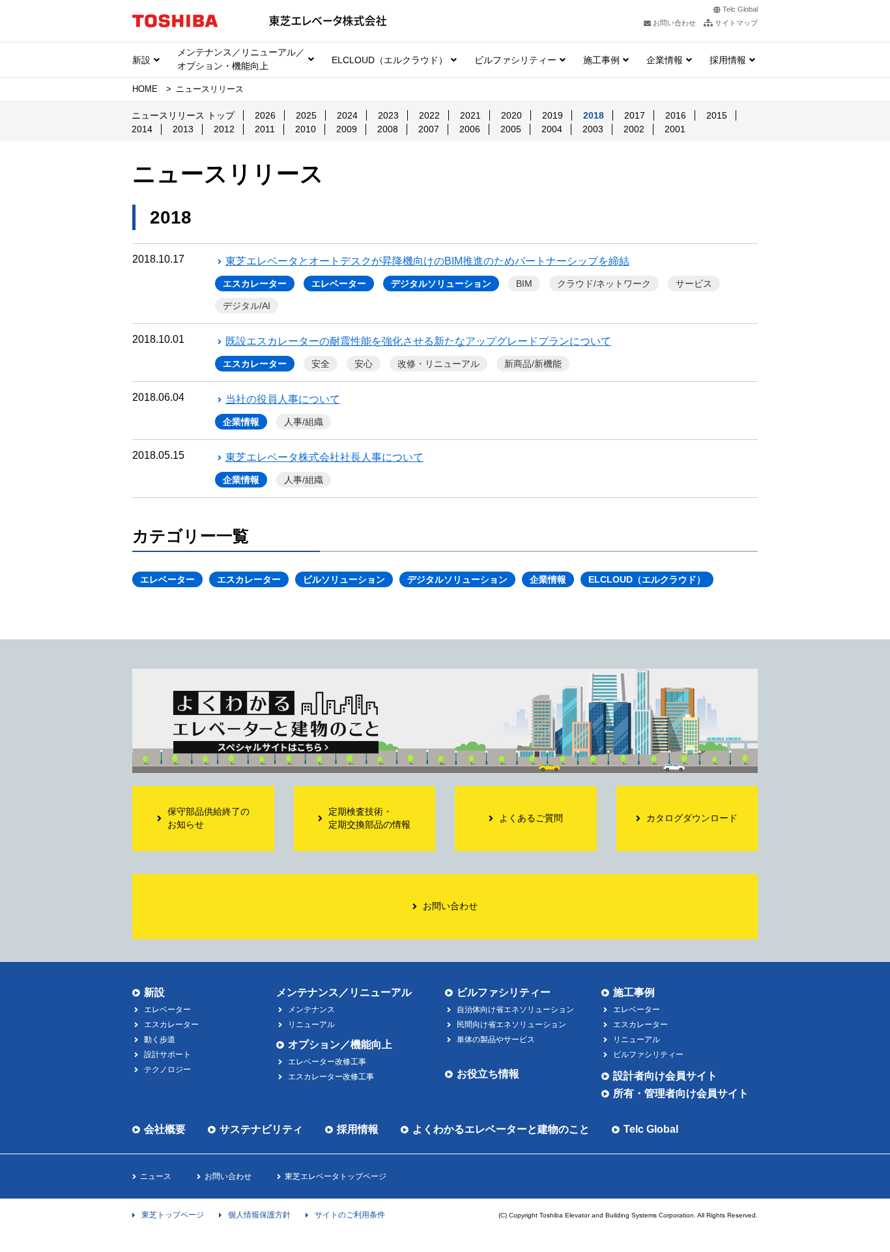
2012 (224, 129)
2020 (511, 115)
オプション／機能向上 (340, 1044)
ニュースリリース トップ (183, 115)
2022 (429, 115)
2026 (265, 115)
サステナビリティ (261, 1129)
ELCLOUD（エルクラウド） (390, 60)
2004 (551, 129)
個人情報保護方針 (259, 1214)
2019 (552, 115)
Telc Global (740, 9)
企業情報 (664, 60)
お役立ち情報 (488, 1073)
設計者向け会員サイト (665, 1075)
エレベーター (338, 283)
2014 (142, 129)
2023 (388, 115)
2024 (347, 115)
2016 (675, 115)
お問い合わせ (228, 1176)
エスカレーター (255, 283)
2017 (634, 115)
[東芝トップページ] (175, 20)
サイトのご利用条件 (350, 1214)
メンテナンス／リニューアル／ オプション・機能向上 (241, 59)
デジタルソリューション (441, 283)
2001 (675, 129)
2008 (387, 129)
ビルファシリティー (515, 60)
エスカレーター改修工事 (331, 1076)
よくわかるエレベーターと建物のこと (501, 1129)
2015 (716, 115)
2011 (265, 129)
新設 (141, 60)
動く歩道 (159, 1039)
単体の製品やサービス (496, 1039)
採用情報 (728, 60)
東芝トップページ (172, 1214)
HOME (145, 89)
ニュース (155, 1176)
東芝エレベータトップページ (335, 1176)
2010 (305, 129)
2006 (469, 129)
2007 (428, 129)
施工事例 (601, 60)
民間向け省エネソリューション (511, 1024)
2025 (306, 115)
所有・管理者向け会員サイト (681, 1093)
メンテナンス (311, 1009)
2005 (510, 129)
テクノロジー (167, 1069)
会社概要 (165, 1129)
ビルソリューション (344, 579)
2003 (592, 129)
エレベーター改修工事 (327, 1061)
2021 (470, 115)
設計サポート (167, 1054)
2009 (346, 129)
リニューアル (311, 1024)
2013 (183, 129)
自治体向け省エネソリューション (515, 1009)
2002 (634, 129)
